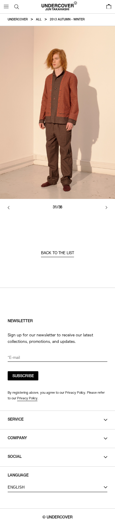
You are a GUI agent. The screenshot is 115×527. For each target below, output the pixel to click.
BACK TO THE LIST (57, 253)
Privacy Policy (27, 398)
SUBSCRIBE (23, 376)
